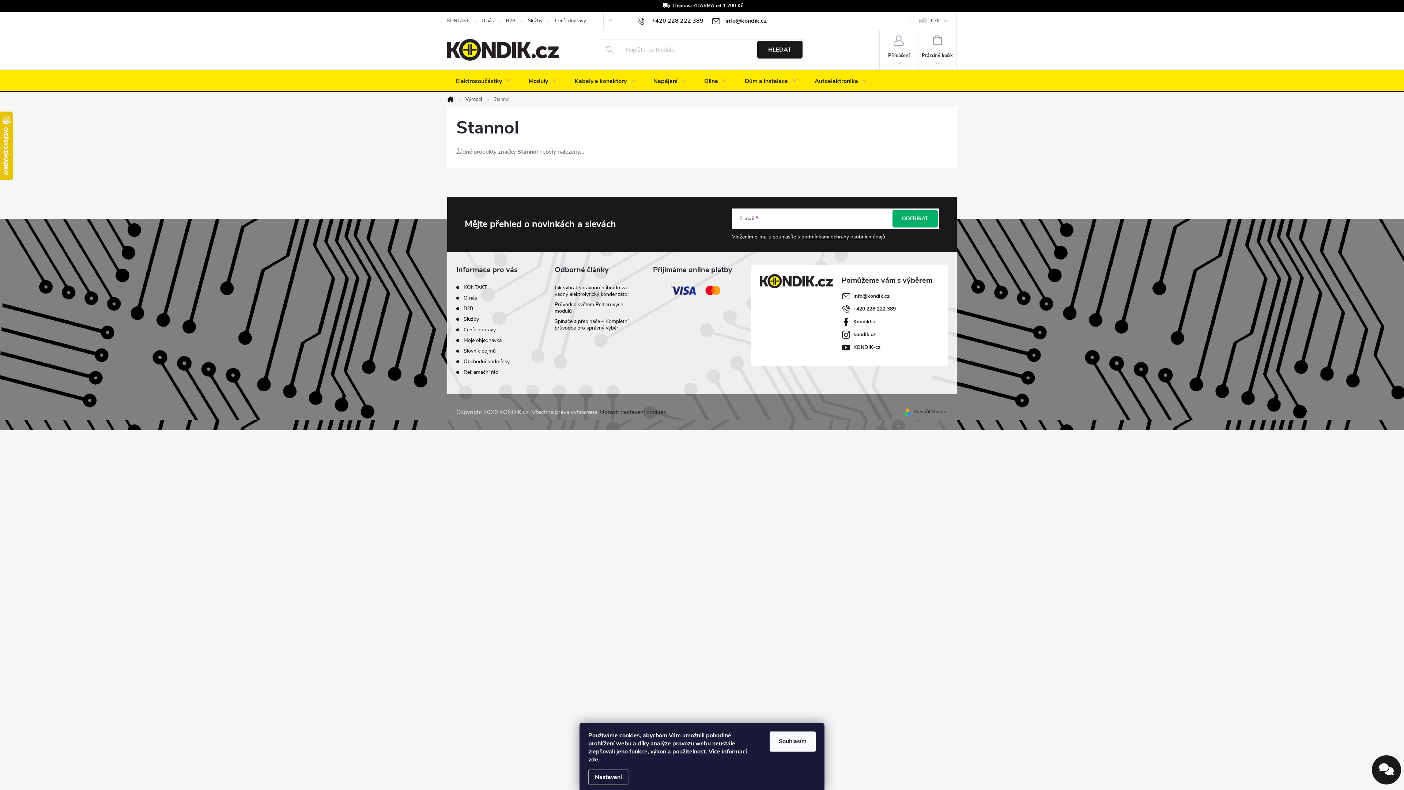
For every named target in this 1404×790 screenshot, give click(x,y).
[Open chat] (1386, 770)
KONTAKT (458, 21)
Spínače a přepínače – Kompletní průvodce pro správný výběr (592, 324)
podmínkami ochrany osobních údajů (843, 236)
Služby (535, 21)
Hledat (779, 50)
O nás (488, 21)
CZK (935, 21)
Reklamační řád (481, 372)
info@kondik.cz (871, 296)
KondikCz (864, 321)
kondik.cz (864, 334)
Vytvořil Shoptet (931, 412)
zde (593, 760)
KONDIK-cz (866, 347)
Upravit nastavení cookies (633, 412)
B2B (511, 21)
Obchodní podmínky (487, 361)
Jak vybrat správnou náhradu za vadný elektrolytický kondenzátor (592, 291)
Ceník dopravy (570, 21)
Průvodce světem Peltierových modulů (589, 308)
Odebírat (915, 218)
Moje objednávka (483, 340)
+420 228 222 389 (874, 308)
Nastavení (608, 777)
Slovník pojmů (480, 350)
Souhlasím (793, 741)
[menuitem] (483, 81)
